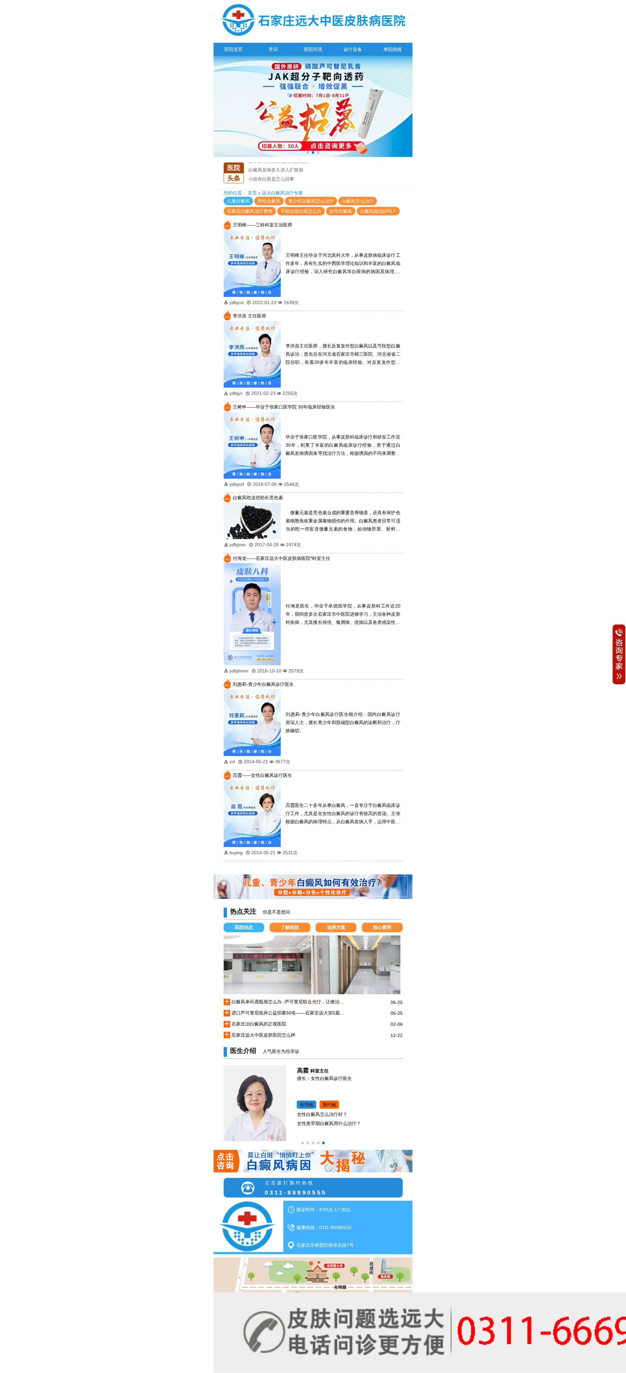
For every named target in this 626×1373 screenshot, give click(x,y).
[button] (307, 152)
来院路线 (392, 49)
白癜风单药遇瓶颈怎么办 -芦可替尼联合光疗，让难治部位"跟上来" (289, 1001)
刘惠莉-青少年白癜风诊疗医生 (263, 684)
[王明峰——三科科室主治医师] (252, 263)
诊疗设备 (353, 49)
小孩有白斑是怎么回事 (271, 163)
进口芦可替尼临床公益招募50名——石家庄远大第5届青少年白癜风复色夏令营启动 (289, 1012)
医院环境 (313, 49)
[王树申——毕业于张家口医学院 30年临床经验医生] (252, 444)
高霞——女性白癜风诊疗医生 (262, 775)
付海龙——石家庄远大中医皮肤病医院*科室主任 (281, 558)
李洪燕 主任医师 (249, 315)
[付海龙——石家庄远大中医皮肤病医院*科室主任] (252, 613)
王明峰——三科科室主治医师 (262, 224)
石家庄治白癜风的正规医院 (275, 173)
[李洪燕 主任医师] (252, 354)
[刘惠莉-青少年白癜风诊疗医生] (252, 722)
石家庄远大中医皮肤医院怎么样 (280, 181)
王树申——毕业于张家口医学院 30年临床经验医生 (284, 406)
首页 (252, 192)
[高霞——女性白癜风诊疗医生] (252, 813)
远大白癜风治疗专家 (282, 192)
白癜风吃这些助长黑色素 (258, 497)
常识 (273, 49)
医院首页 (233, 49)
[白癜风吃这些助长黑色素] (252, 520)
